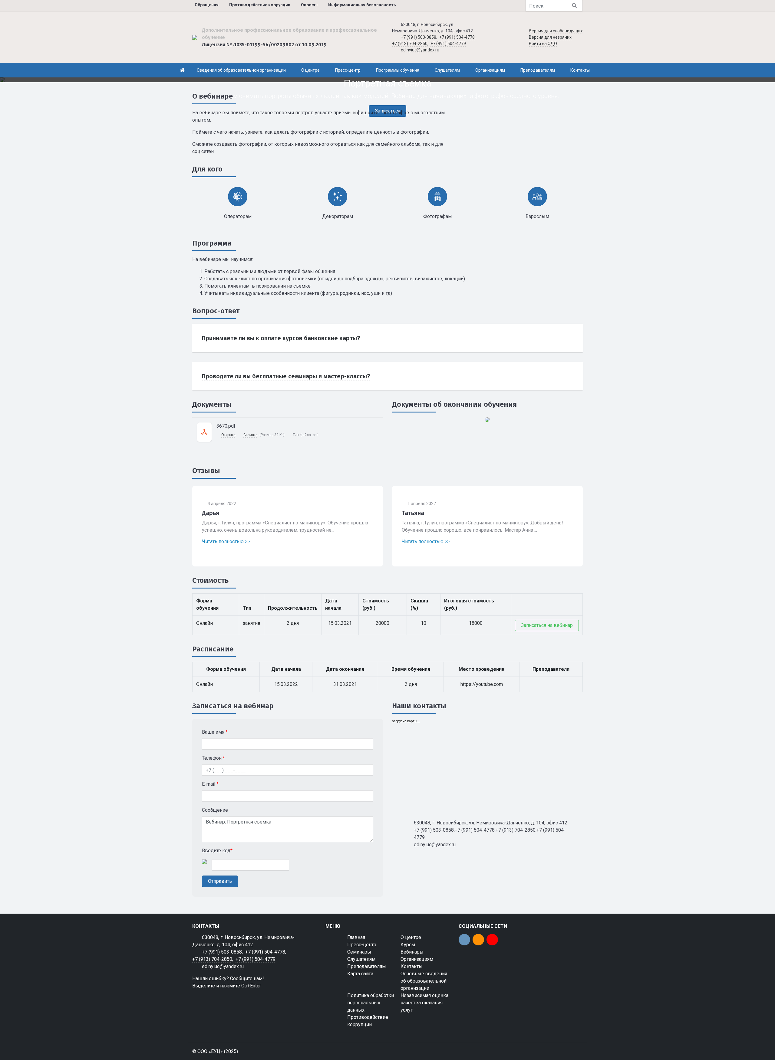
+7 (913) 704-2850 (409, 43)
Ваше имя (215, 732)
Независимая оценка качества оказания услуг (424, 1003)
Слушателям (361, 959)
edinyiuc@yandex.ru (420, 49)
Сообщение (215, 810)
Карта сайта (360, 974)
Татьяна (413, 513)
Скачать (250, 435)
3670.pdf (226, 426)
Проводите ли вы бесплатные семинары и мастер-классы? (286, 376)
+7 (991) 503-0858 (418, 37)
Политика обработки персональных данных (370, 1003)
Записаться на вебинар (547, 625)
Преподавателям (366, 966)
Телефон (213, 758)
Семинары (359, 952)
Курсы (408, 944)
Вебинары (412, 952)
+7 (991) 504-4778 (457, 37)
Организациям (417, 959)
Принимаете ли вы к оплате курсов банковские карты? (281, 338)
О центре (411, 937)
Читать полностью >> (226, 541)
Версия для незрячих (550, 37)
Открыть (228, 435)
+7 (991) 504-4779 (448, 43)
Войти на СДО (543, 43)
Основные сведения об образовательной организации (424, 981)
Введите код (217, 850)
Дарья (210, 513)
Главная (356, 937)
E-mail (210, 784)
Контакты (412, 966)
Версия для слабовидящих (556, 30)
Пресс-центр (361, 944)
